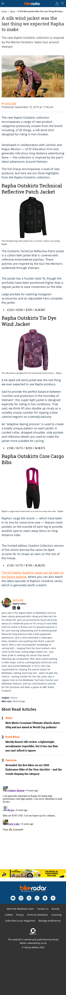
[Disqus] (33, 825)
